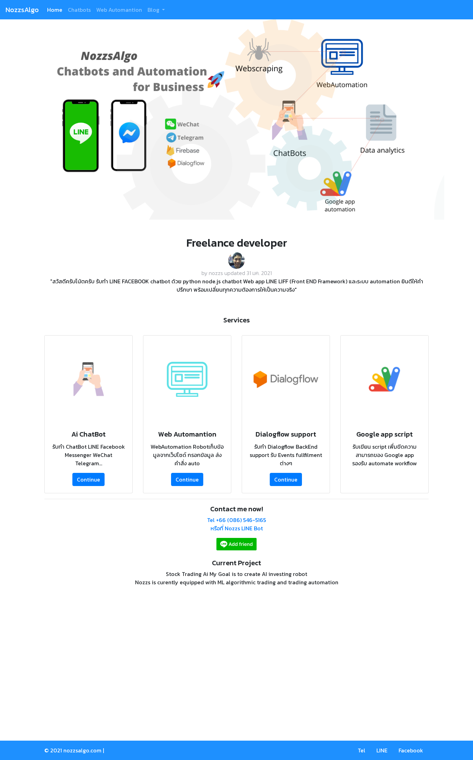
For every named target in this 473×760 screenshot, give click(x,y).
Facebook (411, 750)
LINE (381, 750)
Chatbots (79, 10)
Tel (361, 750)
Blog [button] (154, 10)
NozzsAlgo (22, 9)
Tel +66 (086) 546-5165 (236, 520)
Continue (88, 479)
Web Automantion (119, 10)
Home (54, 10)
